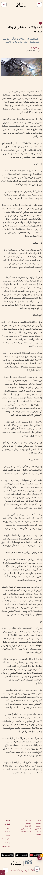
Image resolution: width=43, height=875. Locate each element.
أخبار (8, 828)
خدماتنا (28, 823)
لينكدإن (38, 823)
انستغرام (38, 829)
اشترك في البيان (26, 829)
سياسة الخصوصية (25, 831)
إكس (39, 820)
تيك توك (38, 834)
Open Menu (39, 4)
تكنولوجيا (7, 824)
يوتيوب (39, 831)
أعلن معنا (28, 826)
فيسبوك (38, 826)
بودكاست (7, 842)
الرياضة (8, 835)
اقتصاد (8, 820)
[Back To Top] (37, 869)
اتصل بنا (28, 820)
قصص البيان (6, 846)
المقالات (7, 831)
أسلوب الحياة (6, 839)
